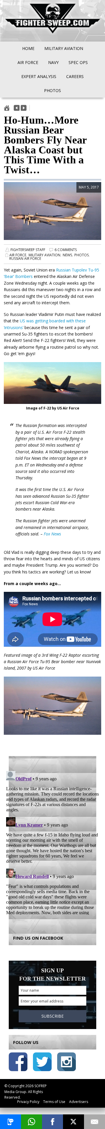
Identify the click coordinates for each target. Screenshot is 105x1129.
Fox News (52, 534)
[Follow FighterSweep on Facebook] (18, 1062)
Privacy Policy (28, 1101)
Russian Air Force (25, 258)
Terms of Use (54, 1101)
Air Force (17, 255)
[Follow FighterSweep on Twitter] (42, 1062)
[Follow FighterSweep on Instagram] (66, 1062)
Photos (81, 255)
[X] (73, 1121)
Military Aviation (44, 255)
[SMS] (10, 1121)
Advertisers (78, 1101)
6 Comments (66, 249)
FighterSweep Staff (27, 249)
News (67, 255)
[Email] (94, 1121)
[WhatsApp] (31, 1121)
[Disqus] (52, 842)
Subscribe (52, 1016)
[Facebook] (52, 1121)
